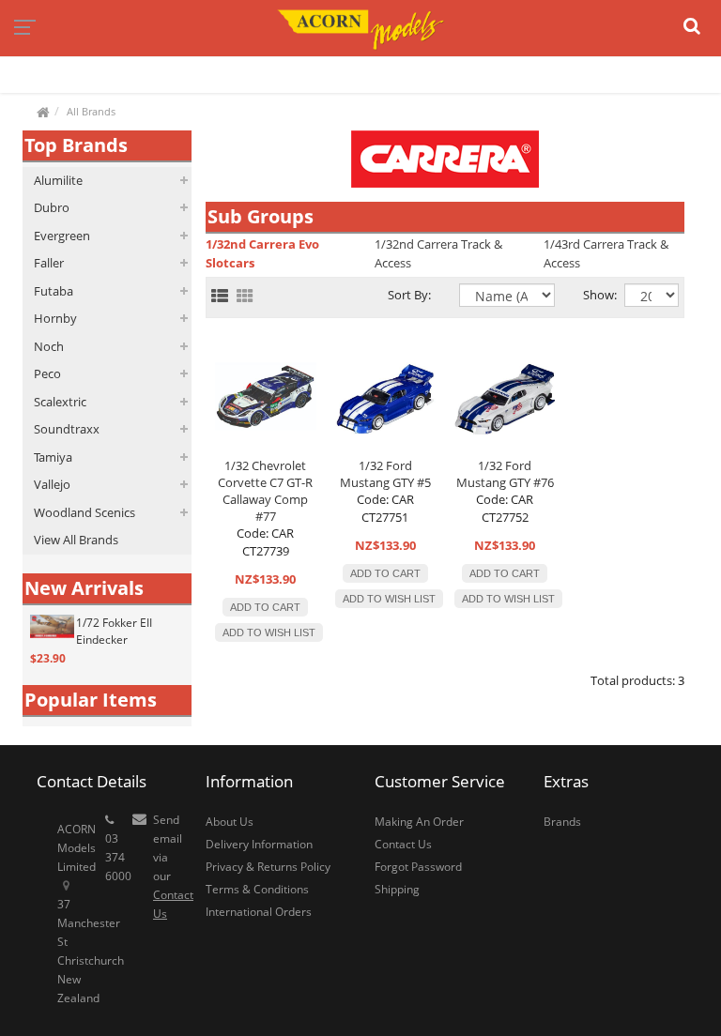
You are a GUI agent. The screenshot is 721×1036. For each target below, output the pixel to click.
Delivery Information (259, 844)
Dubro (51, 207)
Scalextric (60, 401)
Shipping (397, 889)
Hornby (55, 318)
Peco (47, 373)
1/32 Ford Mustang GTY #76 (505, 474)
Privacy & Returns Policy (268, 867)
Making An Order (419, 822)
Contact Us (403, 844)
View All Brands (76, 539)
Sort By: (409, 294)
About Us (229, 822)
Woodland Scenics (84, 512)
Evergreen (62, 235)
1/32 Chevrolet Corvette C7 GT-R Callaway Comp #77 (265, 491)
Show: (589, 294)
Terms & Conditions (257, 889)
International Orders (259, 912)
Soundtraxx (67, 428)
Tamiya (53, 457)
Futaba (53, 290)
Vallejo (52, 484)
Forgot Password (418, 867)
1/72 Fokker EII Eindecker (114, 631)
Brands (562, 822)
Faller (49, 262)
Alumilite (58, 180)
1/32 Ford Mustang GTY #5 (385, 474)
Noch (49, 346)
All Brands (91, 111)
